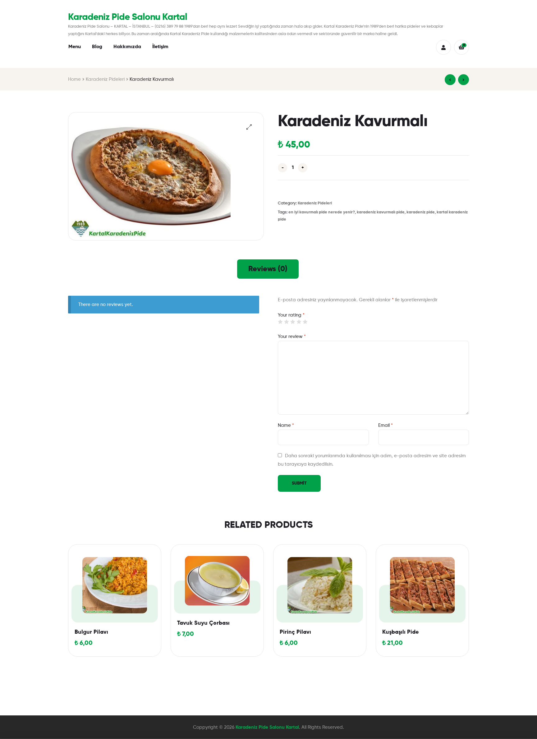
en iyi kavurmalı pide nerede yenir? (321, 212)
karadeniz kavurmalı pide (381, 212)
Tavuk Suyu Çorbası (203, 623)
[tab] (268, 269)
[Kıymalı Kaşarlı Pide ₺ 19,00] (463, 80)
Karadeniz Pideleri (105, 79)
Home (74, 79)
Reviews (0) (267, 269)
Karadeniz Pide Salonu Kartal (127, 17)
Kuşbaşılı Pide (400, 632)
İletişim (160, 46)
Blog (97, 46)
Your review (292, 336)
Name (286, 425)
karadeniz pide (420, 212)
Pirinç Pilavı (295, 632)
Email (385, 425)
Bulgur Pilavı (91, 632)
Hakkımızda (127, 46)
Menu (74, 46)
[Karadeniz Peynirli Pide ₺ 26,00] (450, 80)
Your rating (291, 315)
